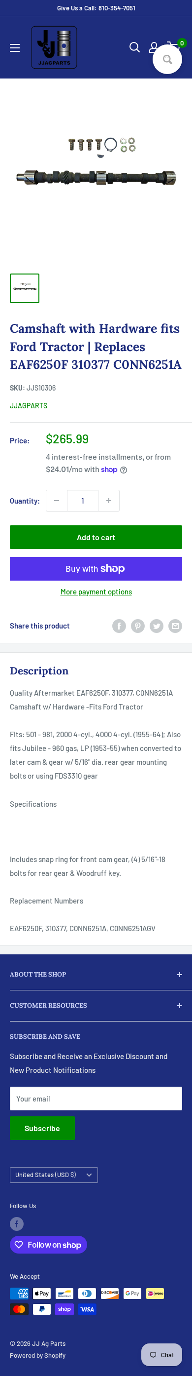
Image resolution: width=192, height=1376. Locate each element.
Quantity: (25, 500)
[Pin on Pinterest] (138, 625)
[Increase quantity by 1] (108, 500)
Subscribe (42, 1128)
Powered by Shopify (37, 1355)
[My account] (154, 47)
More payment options (96, 591)
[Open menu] (15, 48)
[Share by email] (175, 625)
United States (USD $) (45, 1175)
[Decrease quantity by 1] (56, 500)
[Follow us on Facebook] (17, 1224)
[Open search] (134, 47)
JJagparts (28, 405)
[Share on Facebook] (119, 625)
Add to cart (96, 537)
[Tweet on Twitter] (156, 625)
